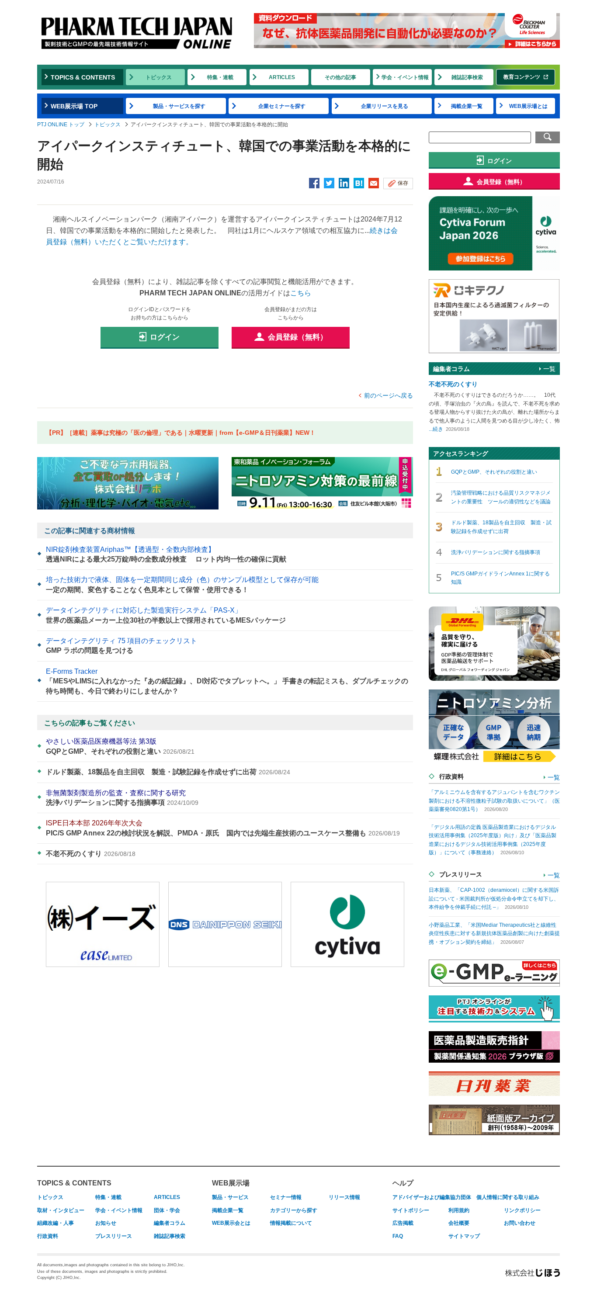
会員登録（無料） (297, 337)
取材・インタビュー (60, 1210)
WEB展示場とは (528, 106)
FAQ (397, 1236)
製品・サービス (230, 1197)
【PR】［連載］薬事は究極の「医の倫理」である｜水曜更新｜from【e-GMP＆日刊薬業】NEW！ (181, 432)
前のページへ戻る (388, 395)
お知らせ (105, 1223)
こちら (300, 293)
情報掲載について (291, 1223)
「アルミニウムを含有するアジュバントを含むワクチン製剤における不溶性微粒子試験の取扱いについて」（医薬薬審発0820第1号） (494, 800)
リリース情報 (344, 1197)
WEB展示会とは (231, 1223)
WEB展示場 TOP (74, 106)
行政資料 (47, 1236)
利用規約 (458, 1210)
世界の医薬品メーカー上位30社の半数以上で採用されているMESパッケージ (166, 615)
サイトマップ (464, 1236)
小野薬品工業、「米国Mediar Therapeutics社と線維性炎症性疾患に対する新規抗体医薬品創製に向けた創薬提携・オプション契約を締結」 (494, 933)
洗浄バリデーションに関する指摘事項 (122, 797)
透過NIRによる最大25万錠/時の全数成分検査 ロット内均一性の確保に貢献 (166, 554)
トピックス (159, 77)
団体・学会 (167, 1210)
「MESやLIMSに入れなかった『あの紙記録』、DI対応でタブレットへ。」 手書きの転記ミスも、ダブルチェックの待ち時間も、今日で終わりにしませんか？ (227, 681)
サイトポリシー (410, 1210)
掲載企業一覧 (466, 106)
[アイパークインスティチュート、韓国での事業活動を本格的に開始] (359, 184)
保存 (403, 183)
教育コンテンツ (521, 77)
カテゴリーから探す (293, 1210)
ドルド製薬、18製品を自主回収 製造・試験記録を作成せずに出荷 (168, 772)
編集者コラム (169, 1223)
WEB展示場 (231, 1183)
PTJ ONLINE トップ (60, 124)
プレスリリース (113, 1236)
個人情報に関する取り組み (507, 1197)
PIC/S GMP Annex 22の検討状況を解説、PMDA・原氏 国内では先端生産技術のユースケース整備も (223, 827)
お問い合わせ (519, 1223)
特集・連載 (220, 77)
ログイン (165, 337)
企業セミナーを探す (281, 106)
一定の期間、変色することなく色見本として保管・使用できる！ (182, 584)
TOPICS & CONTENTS (83, 77)
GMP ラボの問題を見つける (121, 645)
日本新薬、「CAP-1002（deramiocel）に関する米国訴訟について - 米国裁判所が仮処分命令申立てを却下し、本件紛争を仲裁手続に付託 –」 (494, 898)
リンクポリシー (522, 1210)
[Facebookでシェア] (314, 184)
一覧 (549, 368)
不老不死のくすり (90, 853)
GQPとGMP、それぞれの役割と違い (120, 746)
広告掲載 (402, 1223)
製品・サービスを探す (179, 106)
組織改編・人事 (55, 1223)
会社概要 (458, 1223)
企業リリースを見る (384, 106)
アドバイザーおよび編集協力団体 (431, 1197)
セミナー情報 (286, 1197)
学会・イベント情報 (405, 77)
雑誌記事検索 (467, 77)
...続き (436, 429)
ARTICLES (282, 77)
